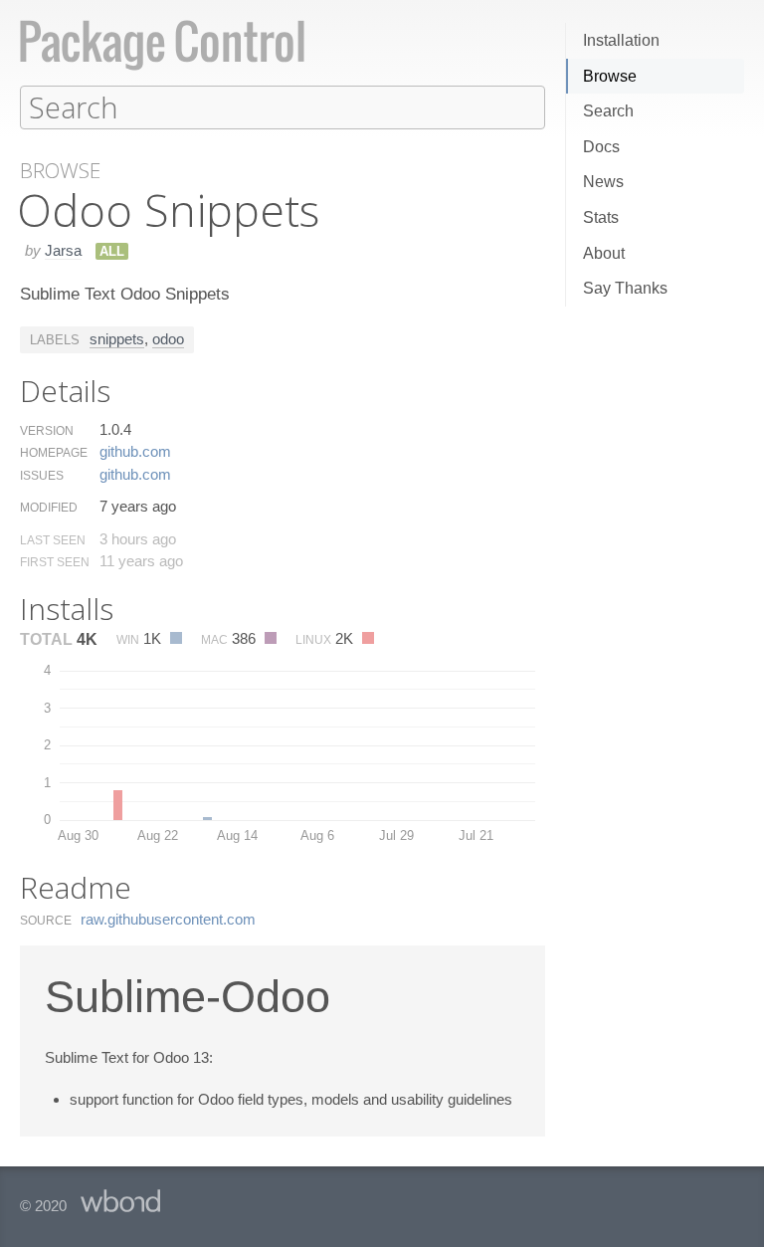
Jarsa (63, 250)
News (603, 181)
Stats (601, 217)
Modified (49, 508)
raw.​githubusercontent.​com (168, 919)
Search (608, 111)
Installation (621, 40)
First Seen (55, 562)
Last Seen (53, 540)
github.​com (135, 451)
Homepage (54, 453)
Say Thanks (625, 288)
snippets (117, 338)
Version (47, 431)
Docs (601, 146)
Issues (42, 476)
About (604, 253)
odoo (168, 338)
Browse (610, 76)
